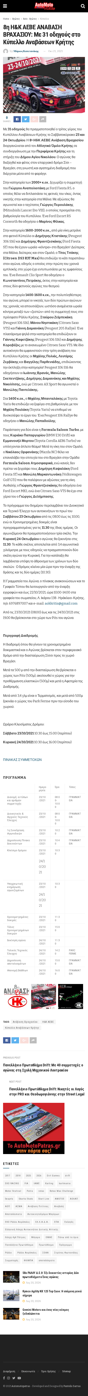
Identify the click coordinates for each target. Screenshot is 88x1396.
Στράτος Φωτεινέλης (66, 1252)
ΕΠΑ (56, 1222)
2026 (38, 1175)
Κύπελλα (44, 18)
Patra (30, 1191)
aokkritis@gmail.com (61, 603)
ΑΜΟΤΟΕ (59, 1198)
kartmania (65, 1183)
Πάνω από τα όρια (68, 1237)
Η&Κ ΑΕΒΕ (48, 1021)
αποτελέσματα (47, 1260)
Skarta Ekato (26, 1198)
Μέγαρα (35, 1237)
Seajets (9, 1198)
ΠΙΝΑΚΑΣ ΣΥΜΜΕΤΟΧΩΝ (22, 760)
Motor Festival (13, 1191)
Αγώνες (16, 18)
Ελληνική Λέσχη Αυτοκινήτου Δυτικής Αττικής (31, 1229)
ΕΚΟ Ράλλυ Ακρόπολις (17, 1222)
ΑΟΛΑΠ (74, 1198)
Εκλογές (69, 1222)
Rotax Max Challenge (61, 1191)
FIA (26, 1183)
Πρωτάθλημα (46, 1245)
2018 (18, 1175)
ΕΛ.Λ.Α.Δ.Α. (42, 1222)
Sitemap (66, 1371)
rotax (41, 1191)
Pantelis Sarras (72, 1386)
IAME (37, 1183)
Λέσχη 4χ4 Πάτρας (15, 1237)
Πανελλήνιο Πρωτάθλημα (19, 1245)
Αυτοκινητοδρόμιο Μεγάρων (43, 1214)
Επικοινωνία (28, 1371)
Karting (49, 1183)
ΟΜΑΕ (49, 1237)
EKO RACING (12, 1183)
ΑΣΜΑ (19, 1206)
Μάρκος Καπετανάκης (26, 51)
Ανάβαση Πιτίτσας (38, 1206)
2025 (28, 1175)
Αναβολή (59, 1206)
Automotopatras (20, 1386)
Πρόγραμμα (65, 1245)
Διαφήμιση (9, 1371)
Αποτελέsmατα (13, 1214)
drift (67, 1175)
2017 (7, 1175)
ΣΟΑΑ (45, 1252)
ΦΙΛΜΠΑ (28, 1260)
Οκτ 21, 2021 (55, 51)
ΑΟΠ (7, 1206)
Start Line (43, 1198)
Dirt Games (53, 1175)
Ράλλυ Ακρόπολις (27, 1252)
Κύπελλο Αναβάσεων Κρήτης (22, 1027)
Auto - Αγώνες (30, 18)
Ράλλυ (8, 1252)
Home (6, 18)
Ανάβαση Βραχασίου (25, 1021)
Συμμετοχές (11, 1260)
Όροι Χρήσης (48, 1371)
